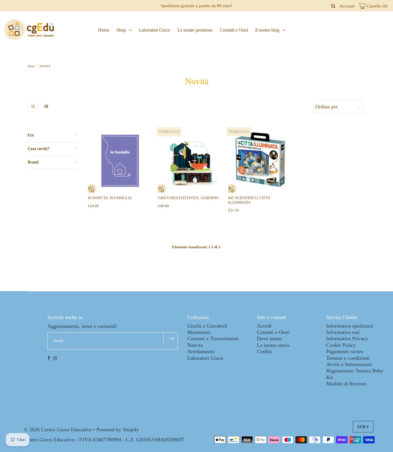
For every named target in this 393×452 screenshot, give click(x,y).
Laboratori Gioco (154, 30)
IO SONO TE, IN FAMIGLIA (110, 198)
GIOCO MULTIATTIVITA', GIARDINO (188, 198)
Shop (121, 30)
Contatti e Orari (234, 30)
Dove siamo (269, 338)
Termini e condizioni (348, 358)
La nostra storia (273, 345)
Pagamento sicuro (344, 351)
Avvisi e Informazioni (349, 364)
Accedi (264, 326)
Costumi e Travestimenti (213, 338)
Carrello (377, 6)
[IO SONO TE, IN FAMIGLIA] (120, 161)
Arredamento (201, 351)
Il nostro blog (267, 30)
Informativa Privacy (347, 338)
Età (31, 135)
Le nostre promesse (195, 30)
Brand (33, 162)
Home (103, 30)
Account (347, 6)
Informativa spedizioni (349, 326)
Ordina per (326, 106)
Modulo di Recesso (346, 383)
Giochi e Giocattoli (207, 326)
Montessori (199, 332)
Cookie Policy (341, 345)
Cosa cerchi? (38, 149)
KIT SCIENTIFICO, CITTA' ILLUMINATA (249, 200)
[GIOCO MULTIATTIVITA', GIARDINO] (190, 161)
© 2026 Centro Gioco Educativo (58, 429)
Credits (264, 351)
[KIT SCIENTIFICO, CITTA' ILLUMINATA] (260, 161)
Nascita (195, 345)
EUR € (363, 427)
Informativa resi (343, 332)
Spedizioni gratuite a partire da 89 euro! (196, 5)
